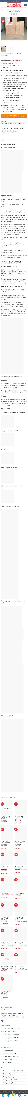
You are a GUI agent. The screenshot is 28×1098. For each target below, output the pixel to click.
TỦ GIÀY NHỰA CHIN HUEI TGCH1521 (6, 992)
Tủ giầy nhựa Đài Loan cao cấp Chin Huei (17, 10)
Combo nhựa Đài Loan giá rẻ (11, 1034)
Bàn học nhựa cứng (8, 1077)
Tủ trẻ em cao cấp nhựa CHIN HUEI (13, 1071)
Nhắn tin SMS (24, 1097)
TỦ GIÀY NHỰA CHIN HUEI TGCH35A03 (20, 892)
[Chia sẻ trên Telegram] (16, 131)
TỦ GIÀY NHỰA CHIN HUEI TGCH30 (20, 943)
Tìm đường (3, 1097)
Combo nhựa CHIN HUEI (10, 1031)
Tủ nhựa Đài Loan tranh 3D (10, 1056)
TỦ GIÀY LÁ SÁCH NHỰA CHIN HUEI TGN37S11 (7, 967)
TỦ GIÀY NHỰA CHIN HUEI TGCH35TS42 (6, 892)
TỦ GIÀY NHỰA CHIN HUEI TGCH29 (6, 918)
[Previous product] (15, 14)
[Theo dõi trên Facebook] (2, 1021)
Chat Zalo (8, 1097)
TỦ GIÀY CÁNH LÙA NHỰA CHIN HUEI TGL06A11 (19, 918)
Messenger (19, 1097)
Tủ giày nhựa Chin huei (8, 126)
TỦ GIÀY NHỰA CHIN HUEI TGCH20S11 (6, 943)
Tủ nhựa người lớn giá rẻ (10, 1059)
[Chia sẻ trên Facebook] (5, 131)
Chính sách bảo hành (6, 1092)
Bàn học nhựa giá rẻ (8, 1083)
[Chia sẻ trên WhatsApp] (2, 131)
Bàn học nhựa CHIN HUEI (10, 1080)
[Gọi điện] (14, 1095)
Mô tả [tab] (2, 140)
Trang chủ (5, 10)
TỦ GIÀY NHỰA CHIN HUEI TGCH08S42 (6, 842)
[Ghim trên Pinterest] (10, 131)
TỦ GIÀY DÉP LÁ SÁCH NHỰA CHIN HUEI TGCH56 (6, 817)
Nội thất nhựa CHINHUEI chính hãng (15, 128)
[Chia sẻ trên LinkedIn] (13, 131)
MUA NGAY (18, 823)
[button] (2, 5)
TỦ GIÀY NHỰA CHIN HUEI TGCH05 (20, 842)
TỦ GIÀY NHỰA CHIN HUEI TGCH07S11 (6, 867)
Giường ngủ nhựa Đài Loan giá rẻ (12, 1041)
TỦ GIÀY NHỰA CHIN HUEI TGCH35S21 (20, 867)
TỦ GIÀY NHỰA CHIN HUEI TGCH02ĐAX (20, 967)
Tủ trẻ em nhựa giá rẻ (9, 1074)
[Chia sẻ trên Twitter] (8, 131)
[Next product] (12, 14)
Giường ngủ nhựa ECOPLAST (11, 1038)
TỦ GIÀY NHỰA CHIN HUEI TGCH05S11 (20, 817)
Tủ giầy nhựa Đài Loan (9, 1053)
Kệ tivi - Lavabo (7, 1062)
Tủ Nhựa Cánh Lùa (8, 1050)
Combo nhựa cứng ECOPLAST (11, 1028)
